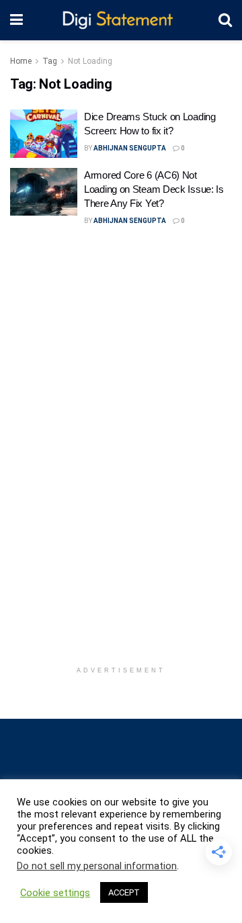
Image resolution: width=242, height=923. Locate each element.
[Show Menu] (16, 20)
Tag (49, 61)
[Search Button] (225, 20)
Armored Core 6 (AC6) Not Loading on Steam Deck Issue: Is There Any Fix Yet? (154, 189)
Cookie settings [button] (55, 893)
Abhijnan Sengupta (129, 148)
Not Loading (90, 61)
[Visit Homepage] (121, 20)
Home (21, 61)
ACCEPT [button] (124, 892)
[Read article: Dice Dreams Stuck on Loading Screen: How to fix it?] (43, 133)
